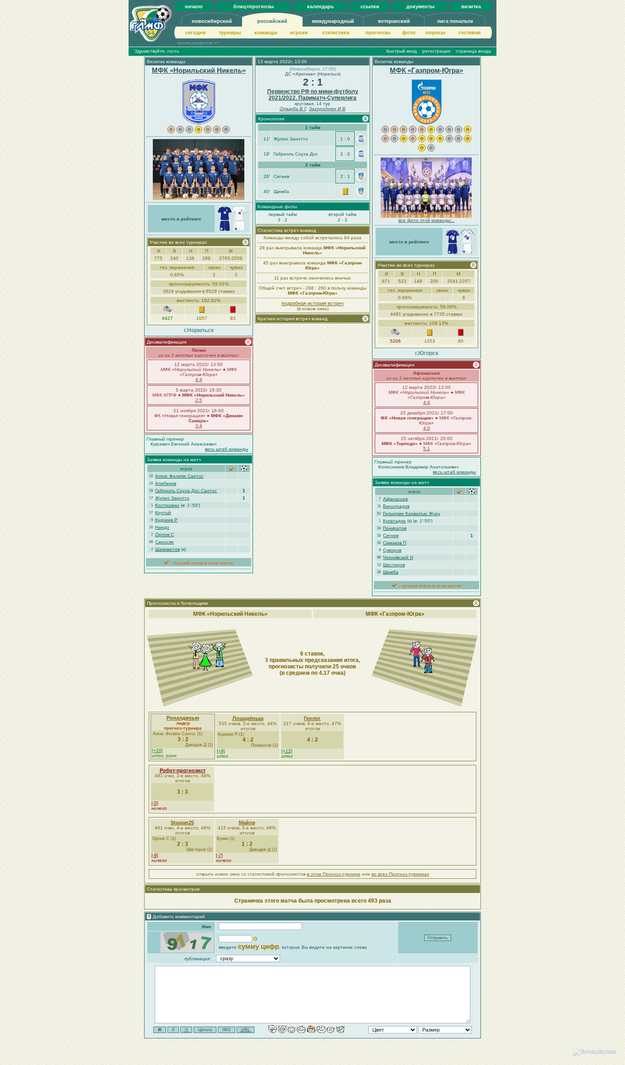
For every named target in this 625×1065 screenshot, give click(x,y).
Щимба (391, 572)
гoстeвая (469, 32)
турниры (230, 32)
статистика (335, 32)
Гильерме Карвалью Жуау (411, 513)
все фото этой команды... (427, 220)
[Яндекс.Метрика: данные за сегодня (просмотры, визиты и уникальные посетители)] (594, 1052)
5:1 (426, 448)
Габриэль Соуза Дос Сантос (186, 490)
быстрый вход (401, 51)
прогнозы (378, 32)
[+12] (286, 750)
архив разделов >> (198, 42)
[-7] (219, 855)
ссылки (370, 6)
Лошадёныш (248, 718)
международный (333, 21)
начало (194, 6)
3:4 (198, 425)
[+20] (157, 750)
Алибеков (165, 483)
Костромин (167, 505)
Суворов (392, 550)
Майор (247, 822)
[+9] (221, 750)
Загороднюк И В (327, 108)
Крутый (163, 512)
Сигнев (391, 535)
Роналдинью (183, 718)
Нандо (162, 527)
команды (265, 32)
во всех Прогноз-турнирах (400, 874)
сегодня (195, 32)
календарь (320, 6)
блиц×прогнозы (253, 6)
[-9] (154, 855)
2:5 (198, 400)
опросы (435, 32)
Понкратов (394, 528)
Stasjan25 (182, 822)
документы (420, 6)
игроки (299, 32)
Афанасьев (395, 498)
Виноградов (396, 506)
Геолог (312, 718)
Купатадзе (394, 520)
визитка (471, 6)
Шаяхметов (167, 549)
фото (408, 32)
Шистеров (394, 564)
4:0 (426, 427)
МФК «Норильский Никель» (199, 70)
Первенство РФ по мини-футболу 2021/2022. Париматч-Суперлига (312, 94)
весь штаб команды (226, 449)
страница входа (473, 51)
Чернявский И (398, 557)
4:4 (198, 379)
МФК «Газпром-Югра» (426, 70)
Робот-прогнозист (182, 770)
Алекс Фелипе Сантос (179, 476)
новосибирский (212, 21)
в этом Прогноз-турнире (334, 874)
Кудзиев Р (166, 519)
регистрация (436, 51)
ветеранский (394, 21)
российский (272, 21)
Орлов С (164, 534)
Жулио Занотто (172, 497)
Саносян (164, 541)
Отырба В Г (293, 108)
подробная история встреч (312, 303)
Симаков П (394, 542)
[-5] (154, 803)
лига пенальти (455, 21)
